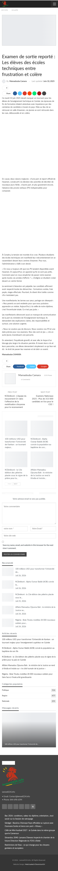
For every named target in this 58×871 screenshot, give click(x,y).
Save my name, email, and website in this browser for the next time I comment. (28, 546)
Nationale (5, 701)
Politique (5, 690)
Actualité (29, 739)
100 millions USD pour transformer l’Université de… (22, 744)
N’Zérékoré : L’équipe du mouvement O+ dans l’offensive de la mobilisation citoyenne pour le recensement (15, 401)
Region (4, 696)
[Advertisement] (29, 147)
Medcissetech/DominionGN (35, 864)
